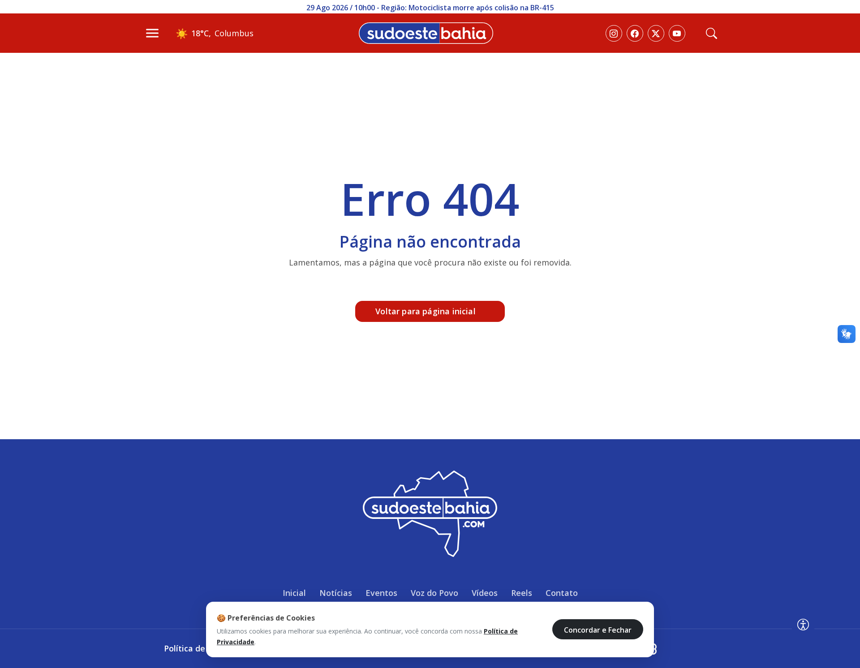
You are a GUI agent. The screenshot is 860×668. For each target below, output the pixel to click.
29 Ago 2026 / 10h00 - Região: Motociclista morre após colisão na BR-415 (430, 8)
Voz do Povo (434, 592)
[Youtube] (677, 33)
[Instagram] (614, 33)
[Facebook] (635, 33)
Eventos (381, 592)
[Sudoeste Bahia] (426, 32)
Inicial (294, 592)
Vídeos (485, 592)
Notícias (335, 592)
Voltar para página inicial (425, 311)
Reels (521, 592)
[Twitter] (656, 33)
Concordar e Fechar (598, 629)
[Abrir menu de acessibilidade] (803, 624)
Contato (562, 592)
